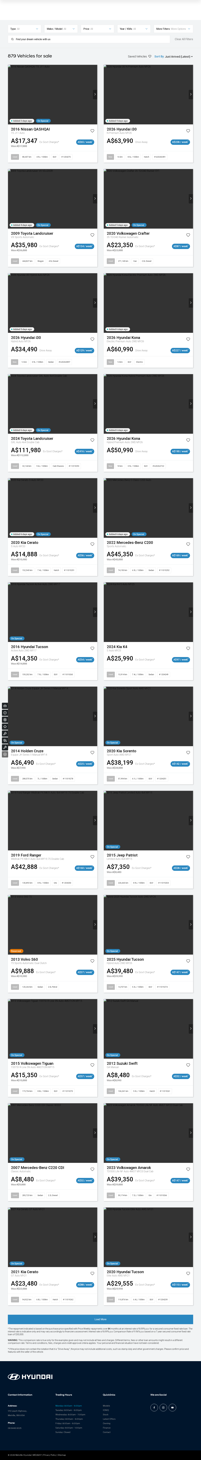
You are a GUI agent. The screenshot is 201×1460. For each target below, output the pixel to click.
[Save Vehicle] (92, 131)
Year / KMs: (126, 28)
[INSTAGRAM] (163, 1407)
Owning (106, 1423)
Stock (105, 1415)
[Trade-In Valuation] (5, 706)
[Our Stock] (5, 740)
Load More (100, 1319)
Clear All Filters (184, 39)
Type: (13, 28)
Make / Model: (55, 28)
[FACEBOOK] (154, 1407)
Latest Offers (109, 1419)
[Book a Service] (5, 747)
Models (106, 1406)
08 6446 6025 (14, 1428)
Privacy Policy (49, 1455)
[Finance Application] (5, 720)
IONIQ (106, 1410)
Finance (107, 1428)
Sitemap (62, 1455)
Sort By (159, 56)
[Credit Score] (5, 713)
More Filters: (163, 28)
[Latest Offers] (5, 726)
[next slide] (95, 94)
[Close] (5, 754)
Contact (107, 1432)
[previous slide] (10, 94)
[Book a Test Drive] (5, 733)
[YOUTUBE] (172, 1407)
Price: (86, 28)
